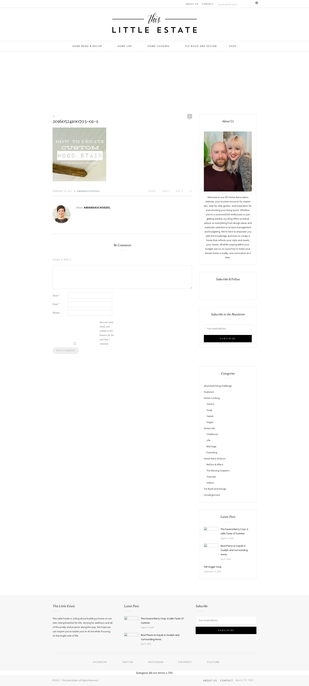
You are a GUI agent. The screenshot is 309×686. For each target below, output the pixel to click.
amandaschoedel (88, 191)
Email (56, 304)
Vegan (210, 422)
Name (56, 295)
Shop (233, 46)
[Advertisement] (154, 78)
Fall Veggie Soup (213, 566)
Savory (210, 404)
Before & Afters (215, 464)
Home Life (125, 46)
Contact (208, 4)
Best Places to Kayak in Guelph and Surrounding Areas (234, 550)
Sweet (210, 416)
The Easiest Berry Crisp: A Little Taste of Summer (234, 531)
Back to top (245, 680)
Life (208, 440)
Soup (209, 410)
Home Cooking (159, 46)
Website (56, 312)
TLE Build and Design (201, 46)
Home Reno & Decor (87, 46)
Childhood (212, 434)
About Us (192, 4)
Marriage (211, 446)
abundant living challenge (218, 385)
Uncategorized (212, 494)
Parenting (212, 452)
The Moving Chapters (218, 470)
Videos (210, 482)
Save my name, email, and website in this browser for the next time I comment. (107, 333)
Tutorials (211, 476)
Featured (209, 392)
